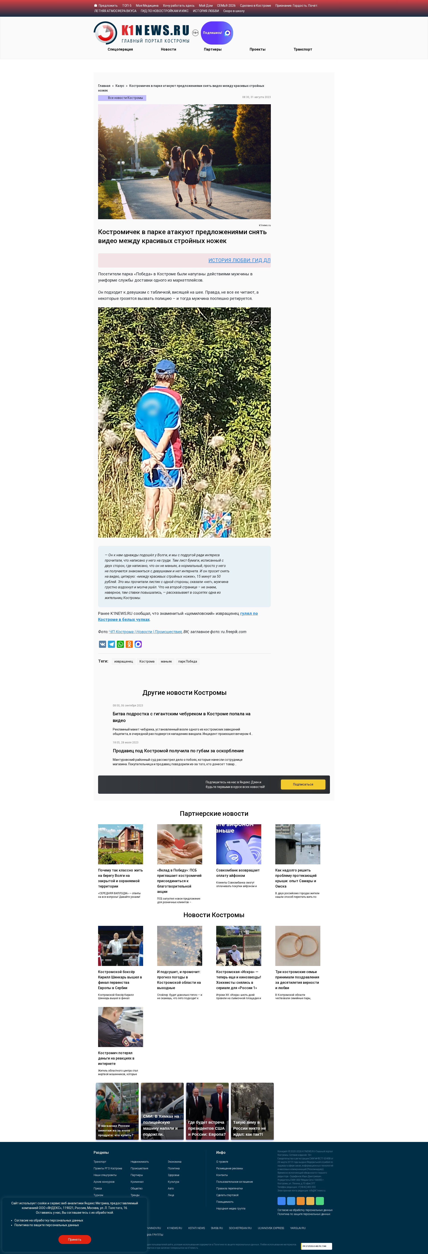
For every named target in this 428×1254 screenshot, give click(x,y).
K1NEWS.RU (174, 1228)
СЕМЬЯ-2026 (226, 5)
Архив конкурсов (104, 1181)
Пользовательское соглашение (234, 1181)
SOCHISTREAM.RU (240, 1228)
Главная (104, 86)
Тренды (135, 1195)
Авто (171, 1188)
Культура (173, 1181)
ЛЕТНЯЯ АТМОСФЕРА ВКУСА (115, 11)
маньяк (166, 661)
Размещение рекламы (229, 1168)
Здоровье (173, 1175)
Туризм (98, 1195)
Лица (171, 1195)
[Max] (138, 645)
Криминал (137, 1181)
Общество (136, 1188)
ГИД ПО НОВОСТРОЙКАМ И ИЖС (165, 11)
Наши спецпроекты (105, 1175)
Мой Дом (206, 5)
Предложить (108, 5)
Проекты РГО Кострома (108, 1168)
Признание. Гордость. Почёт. (297, 5)
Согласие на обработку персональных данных (305, 1210)
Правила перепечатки (229, 1188)
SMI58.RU (217, 1228)
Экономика (174, 1161)
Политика (174, 1168)
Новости (168, 49)
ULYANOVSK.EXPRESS (271, 1228)
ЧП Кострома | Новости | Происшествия (145, 631)
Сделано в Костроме (255, 5)
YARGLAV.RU (298, 1228)
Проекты (257, 49)
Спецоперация (120, 49)
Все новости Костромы (125, 98)
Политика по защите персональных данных (304, 1214)
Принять (74, 1240)
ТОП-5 (127, 5)
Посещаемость (224, 1201)
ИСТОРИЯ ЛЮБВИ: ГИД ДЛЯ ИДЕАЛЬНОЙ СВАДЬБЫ (215, 260)
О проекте (222, 1161)
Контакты (222, 1175)
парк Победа (187, 661)
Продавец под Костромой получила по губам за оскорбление (178, 750)
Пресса (98, 1188)
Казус (119, 86)
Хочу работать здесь (179, 5)
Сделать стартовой (227, 1195)
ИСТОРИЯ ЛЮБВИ (206, 11)
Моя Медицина (147, 5)
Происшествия (139, 1168)
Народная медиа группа (230, 1208)
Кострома (147, 661)
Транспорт (303, 49)
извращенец (123, 661)
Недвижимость (140, 1161)
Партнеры (213, 49)
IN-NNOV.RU (153, 1228)
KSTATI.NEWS (196, 1228)
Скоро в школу (234, 11)
